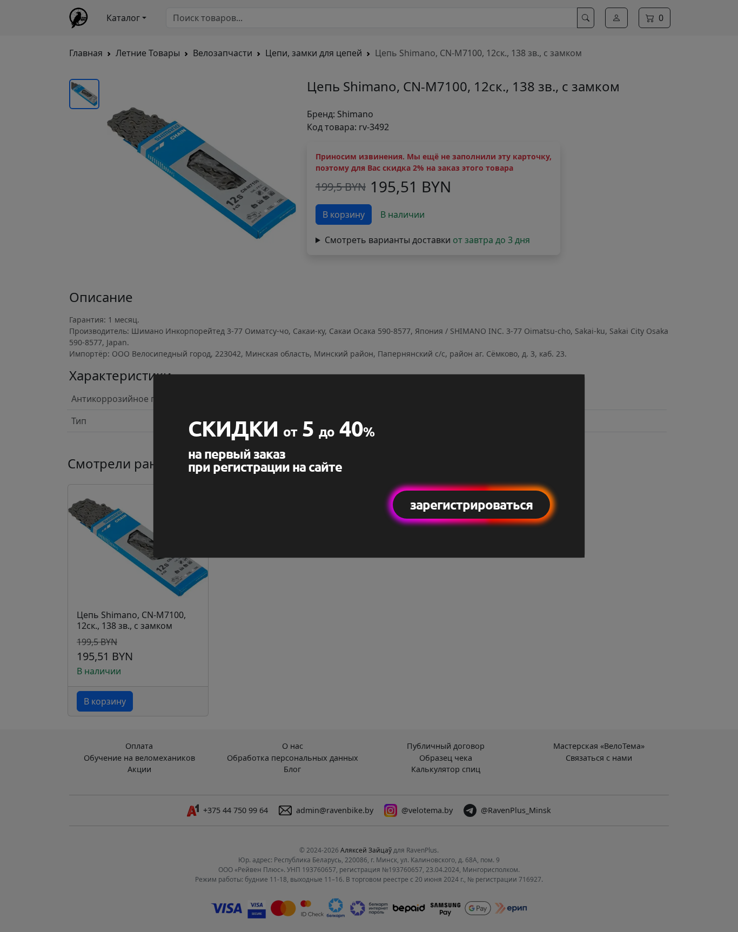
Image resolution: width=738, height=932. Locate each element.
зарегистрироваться (471, 504)
